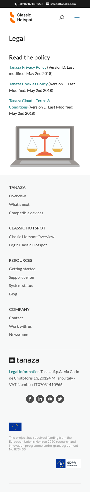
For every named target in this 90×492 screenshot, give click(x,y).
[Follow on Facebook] (30, 399)
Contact (16, 317)
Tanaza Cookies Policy (28, 83)
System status (21, 285)
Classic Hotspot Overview (31, 236)
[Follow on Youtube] (50, 399)
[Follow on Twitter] (60, 399)
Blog (13, 293)
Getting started (22, 268)
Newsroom (18, 334)
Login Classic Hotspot (28, 244)
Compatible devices (26, 212)
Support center (21, 277)
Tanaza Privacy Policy (27, 67)
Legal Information (24, 371)
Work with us (20, 326)
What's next (19, 204)
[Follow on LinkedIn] (40, 399)
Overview (17, 195)
